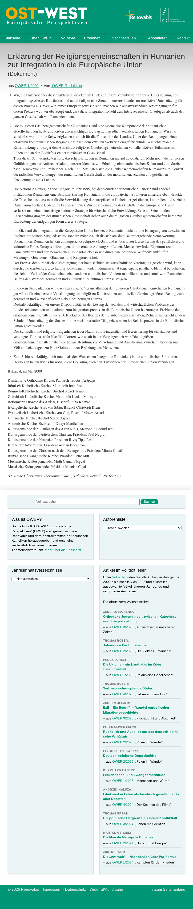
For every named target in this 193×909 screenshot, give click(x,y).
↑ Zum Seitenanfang (168, 889)
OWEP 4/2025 (122, 694)
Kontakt (183, 38)
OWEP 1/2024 (122, 862)
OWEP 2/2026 (122, 651)
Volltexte (68, 38)
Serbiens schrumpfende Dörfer (127, 688)
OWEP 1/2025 (122, 781)
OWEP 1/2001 (27, 86)
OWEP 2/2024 (122, 843)
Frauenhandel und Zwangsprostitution (134, 775)
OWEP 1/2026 (122, 675)
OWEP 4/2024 (122, 804)
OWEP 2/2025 (122, 742)
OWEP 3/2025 (122, 718)
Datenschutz (75, 889)
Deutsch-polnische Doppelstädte (129, 755)
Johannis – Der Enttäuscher (125, 645)
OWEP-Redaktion (66, 86)
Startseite (12, 38)
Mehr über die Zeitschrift (63, 550)
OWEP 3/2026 (122, 627)
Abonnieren (158, 38)
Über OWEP (40, 38)
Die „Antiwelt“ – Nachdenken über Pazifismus (139, 857)
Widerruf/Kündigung (106, 889)
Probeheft (92, 38)
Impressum (52, 889)
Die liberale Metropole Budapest (129, 837)
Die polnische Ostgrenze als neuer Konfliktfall (140, 818)
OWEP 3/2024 (122, 824)
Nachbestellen (124, 38)
